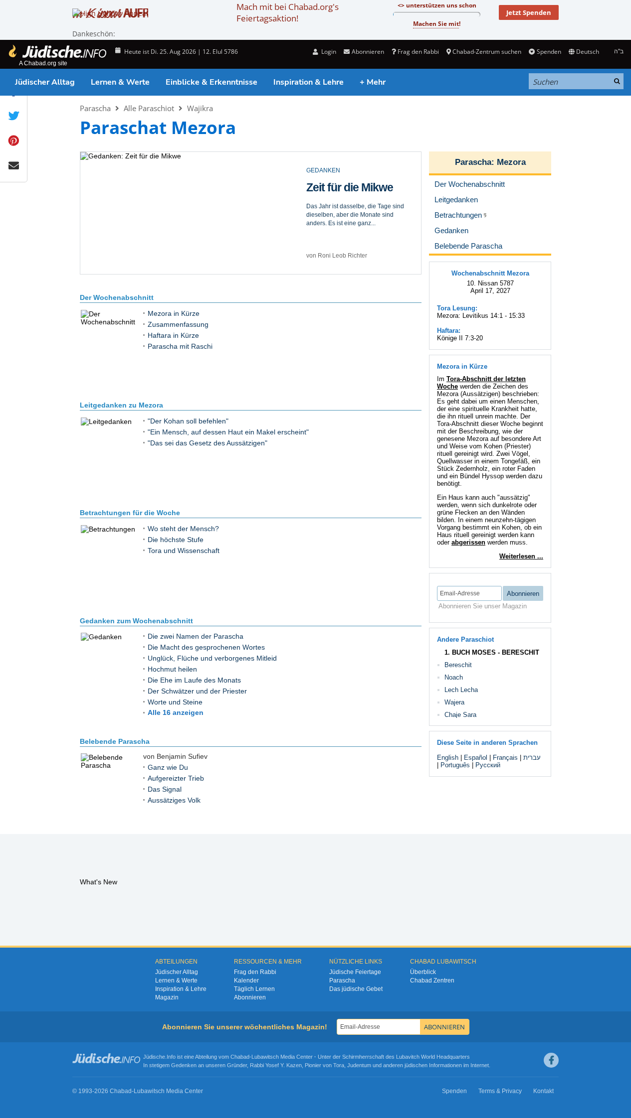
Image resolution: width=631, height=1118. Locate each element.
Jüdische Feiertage (355, 972)
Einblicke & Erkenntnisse (211, 82)
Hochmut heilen (172, 669)
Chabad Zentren (432, 980)
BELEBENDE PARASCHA (341, 170)
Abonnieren (250, 997)
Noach (453, 677)
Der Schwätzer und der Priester (197, 691)
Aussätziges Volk (174, 800)
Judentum (359, 1065)
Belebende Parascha (115, 741)
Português (455, 765)
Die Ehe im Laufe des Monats (194, 680)
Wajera (454, 702)
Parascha (95, 108)
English (447, 757)
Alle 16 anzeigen (176, 712)
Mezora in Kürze (174, 313)
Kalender (246, 980)
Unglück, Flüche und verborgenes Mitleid (212, 658)
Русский (487, 765)
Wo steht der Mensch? (183, 529)
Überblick (423, 972)
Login (328, 51)
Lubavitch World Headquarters (433, 1057)
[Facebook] (551, 1060)
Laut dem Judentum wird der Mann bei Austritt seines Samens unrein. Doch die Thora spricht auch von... (353, 215)
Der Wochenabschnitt (117, 297)
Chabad (239, 1057)
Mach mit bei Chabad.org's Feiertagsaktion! (287, 12)
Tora (338, 1065)
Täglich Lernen (254, 988)
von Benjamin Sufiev (334, 255)
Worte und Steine (175, 702)
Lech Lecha (461, 690)
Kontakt (543, 1091)
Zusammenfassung (178, 324)
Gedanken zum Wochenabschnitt (136, 621)
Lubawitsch (265, 1057)
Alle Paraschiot (149, 108)
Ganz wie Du (168, 767)
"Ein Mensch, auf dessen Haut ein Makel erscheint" (228, 432)
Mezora (511, 162)
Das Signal (165, 789)
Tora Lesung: (457, 308)
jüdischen (416, 1065)
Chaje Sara (460, 714)
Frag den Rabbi (418, 51)
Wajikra (200, 108)
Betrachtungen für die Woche (130, 513)
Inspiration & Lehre (308, 82)
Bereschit (458, 665)
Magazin (167, 997)
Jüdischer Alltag (45, 82)
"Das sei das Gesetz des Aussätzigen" (207, 443)
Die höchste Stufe (176, 540)
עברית (532, 757)
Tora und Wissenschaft (183, 551)
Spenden (549, 51)
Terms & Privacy (500, 1091)
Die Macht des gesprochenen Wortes (206, 647)
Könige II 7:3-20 (460, 338)
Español (475, 757)
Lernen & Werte (120, 82)
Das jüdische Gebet (356, 988)
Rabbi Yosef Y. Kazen (276, 1065)
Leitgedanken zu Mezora (121, 405)
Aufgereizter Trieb (351, 187)
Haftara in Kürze (173, 335)
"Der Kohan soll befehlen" (188, 421)
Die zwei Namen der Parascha (195, 636)
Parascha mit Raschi (180, 346)
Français (505, 757)
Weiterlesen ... (521, 556)
